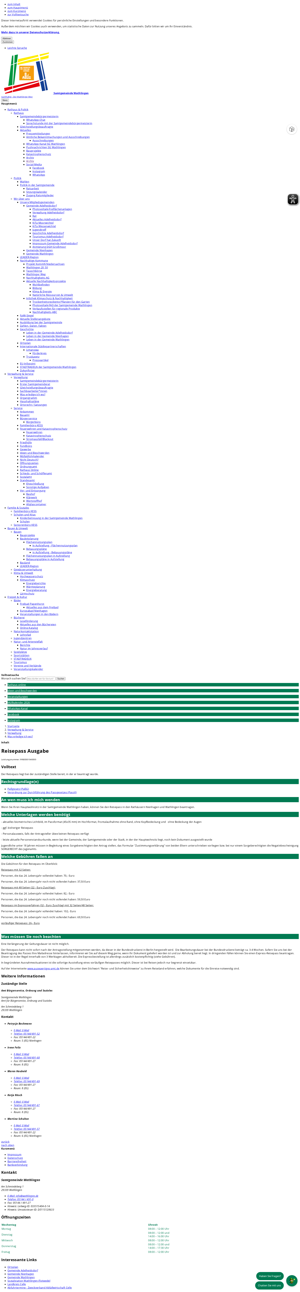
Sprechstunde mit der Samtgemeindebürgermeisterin (59, 123)
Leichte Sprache (17, 48)
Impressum (14, 1154)
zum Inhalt (14, 4)
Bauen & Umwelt (18, 528)
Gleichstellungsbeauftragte (36, 126)
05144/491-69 (27, 1081)
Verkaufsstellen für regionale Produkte (56, 308)
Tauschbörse (34, 271)
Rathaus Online (29, 470)
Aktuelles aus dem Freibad (42, 607)
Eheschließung (35, 483)
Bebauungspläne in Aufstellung (45, 559)
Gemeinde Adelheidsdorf (41, 205)
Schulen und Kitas (25, 514)
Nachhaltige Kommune (34, 260)
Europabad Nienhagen (34, 610)
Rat (34, 216)
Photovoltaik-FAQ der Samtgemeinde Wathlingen (62, 305)
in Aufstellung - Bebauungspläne (52, 552)
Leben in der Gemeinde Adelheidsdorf (49, 332)
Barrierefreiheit (17, 1161)
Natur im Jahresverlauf (34, 648)
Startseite (13, 726)
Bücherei (19, 617)
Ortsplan (25, 343)
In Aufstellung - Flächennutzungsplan (55, 545)
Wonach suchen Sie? (13, 678)
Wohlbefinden (41, 284)
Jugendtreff (39, 229)
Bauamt (25, 415)
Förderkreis (39, 353)
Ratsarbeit (32, 188)
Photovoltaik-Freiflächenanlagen (52, 209)
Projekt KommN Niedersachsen (45, 264)
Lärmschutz (27, 593)
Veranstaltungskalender (28, 669)
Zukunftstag (27, 370)
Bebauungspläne (36, 549)
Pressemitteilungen (38, 133)
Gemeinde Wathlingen (39, 253)
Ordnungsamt (28, 466)
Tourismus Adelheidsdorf (47, 236)
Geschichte (27, 329)
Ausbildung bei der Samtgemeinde (41, 322)
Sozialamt (26, 477)
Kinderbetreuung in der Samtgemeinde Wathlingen (51, 518)
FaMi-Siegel (27, 315)
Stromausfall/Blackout (39, 439)
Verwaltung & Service (20, 374)
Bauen (18, 531)
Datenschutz (15, 1158)
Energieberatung (36, 590)
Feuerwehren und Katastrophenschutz (43, 429)
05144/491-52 (27, 1033)
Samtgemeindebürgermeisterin (39, 116)
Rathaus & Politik (18, 109)
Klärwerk (31, 497)
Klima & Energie (42, 291)
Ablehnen (6, 38)
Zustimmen (7, 42)
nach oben (7, 1145)
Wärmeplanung (35, 586)
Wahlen (24, 181)
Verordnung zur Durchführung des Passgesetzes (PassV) (42, 792)
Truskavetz (32, 356)
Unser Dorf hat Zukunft (46, 240)
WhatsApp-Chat (35, 120)
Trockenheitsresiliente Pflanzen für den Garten (61, 301)
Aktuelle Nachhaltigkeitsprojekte (46, 281)
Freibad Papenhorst (32, 604)
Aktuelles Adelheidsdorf (46, 219)
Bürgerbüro (33, 422)
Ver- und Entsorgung (32, 490)
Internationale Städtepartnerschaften (43, 346)
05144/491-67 (27, 1105)
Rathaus (19, 113)
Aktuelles (25, 130)
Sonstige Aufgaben (37, 487)
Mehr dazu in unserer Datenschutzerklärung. (30, 32)
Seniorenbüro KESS (25, 525)
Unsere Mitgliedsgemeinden (37, 202)
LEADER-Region (29, 257)
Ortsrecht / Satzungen (33, 404)
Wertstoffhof (34, 501)
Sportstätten (21, 655)
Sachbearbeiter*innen (33, 391)
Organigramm (28, 398)
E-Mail (21, 1030)
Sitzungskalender (36, 192)
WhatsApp (38, 174)
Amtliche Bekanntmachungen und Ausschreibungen (58, 137)
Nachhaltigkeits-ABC (44, 312)
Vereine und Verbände (27, 665)
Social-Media (34, 164)
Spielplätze (20, 652)
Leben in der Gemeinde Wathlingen (47, 339)
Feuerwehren (34, 432)
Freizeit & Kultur (17, 597)
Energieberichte (36, 583)
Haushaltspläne (29, 401)
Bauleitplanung (29, 538)
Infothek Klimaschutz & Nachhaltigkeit (49, 298)
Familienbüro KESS (31, 425)
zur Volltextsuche (18, 14)
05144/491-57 (27, 1129)
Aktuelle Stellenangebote (35, 319)
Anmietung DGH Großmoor (49, 247)
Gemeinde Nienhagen (39, 250)
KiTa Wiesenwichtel (44, 226)
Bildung (37, 288)
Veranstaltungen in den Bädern (39, 614)
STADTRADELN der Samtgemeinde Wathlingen (48, 367)
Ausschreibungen (43, 140)
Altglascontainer (36, 504)
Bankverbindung (18, 1165)
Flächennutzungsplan (39, 542)
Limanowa (32, 350)
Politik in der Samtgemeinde (37, 185)
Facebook (38, 168)
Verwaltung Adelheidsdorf (48, 212)
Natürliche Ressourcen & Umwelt (52, 295)
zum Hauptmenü (18, 7)
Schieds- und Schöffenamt (36, 473)
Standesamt (27, 480)
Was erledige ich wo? (32, 394)
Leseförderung (29, 621)
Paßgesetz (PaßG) (18, 789)
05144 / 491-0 (20, 1199)
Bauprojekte (33, 150)
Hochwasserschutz (31, 576)
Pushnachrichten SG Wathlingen (46, 147)
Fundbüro (26, 446)
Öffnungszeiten (29, 463)
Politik (17, 178)
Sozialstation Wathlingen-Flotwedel (29, 1280)
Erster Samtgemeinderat (35, 384)
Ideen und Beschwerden (35, 453)
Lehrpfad (25, 634)
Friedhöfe (26, 442)
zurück (5, 1141)
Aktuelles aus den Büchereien (38, 624)
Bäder (17, 600)
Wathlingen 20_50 (37, 267)
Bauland (25, 562)
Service (18, 408)
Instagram (38, 171)
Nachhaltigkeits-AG (38, 277)
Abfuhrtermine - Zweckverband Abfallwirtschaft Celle (40, 1287)
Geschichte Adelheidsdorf (48, 233)
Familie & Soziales (18, 507)
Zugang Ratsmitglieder (40, 195)
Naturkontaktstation (26, 631)
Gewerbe (25, 449)
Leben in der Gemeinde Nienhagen (47, 336)
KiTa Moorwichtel (43, 223)
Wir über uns (22, 199)
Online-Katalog (29, 628)
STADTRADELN (23, 659)
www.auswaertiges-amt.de (43, 968)
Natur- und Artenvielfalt (28, 641)
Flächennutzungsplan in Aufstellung (48, 556)
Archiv (30, 157)
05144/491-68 (27, 1057)
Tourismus (20, 662)
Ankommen (27, 411)
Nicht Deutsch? (29, 459)
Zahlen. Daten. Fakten (33, 326)
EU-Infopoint (27, 363)
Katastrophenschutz (38, 154)
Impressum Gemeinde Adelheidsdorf (55, 243)
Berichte (25, 645)
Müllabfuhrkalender (32, 456)
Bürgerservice (28, 418)
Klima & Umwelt (23, 573)
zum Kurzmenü (17, 11)
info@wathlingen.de (23, 1196)
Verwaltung (21, 377)
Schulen (25, 521)
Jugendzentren (23, 638)
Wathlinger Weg (36, 274)
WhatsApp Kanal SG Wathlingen (45, 144)
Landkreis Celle (17, 1284)
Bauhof (30, 494)
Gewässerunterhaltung (28, 569)
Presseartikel (40, 360)
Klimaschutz (27, 580)
